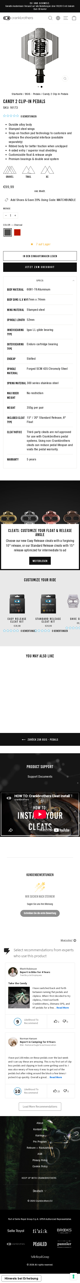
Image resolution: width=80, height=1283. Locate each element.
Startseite (17, 93)
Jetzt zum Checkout (40, 267)
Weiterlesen (40, 560)
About (40, 1122)
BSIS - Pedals (32, 93)
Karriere (40, 1135)
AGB (40, 1153)
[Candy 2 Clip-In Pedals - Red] (19, 706)
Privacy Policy (40, 1160)
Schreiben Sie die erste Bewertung (40, 913)
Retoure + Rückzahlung (40, 1147)
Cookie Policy (40, 1166)
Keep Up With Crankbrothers (39, 1178)
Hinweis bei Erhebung (21, 1278)
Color (12, 224)
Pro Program (40, 1141)
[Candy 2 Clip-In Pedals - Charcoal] (15, 706)
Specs (40, 280)
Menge (7, 208)
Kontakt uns (40, 1129)
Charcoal (7, 232)
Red (17, 232)
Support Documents (40, 776)
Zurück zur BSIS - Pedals (42, 739)
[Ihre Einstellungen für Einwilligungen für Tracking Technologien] (73, 1276)
